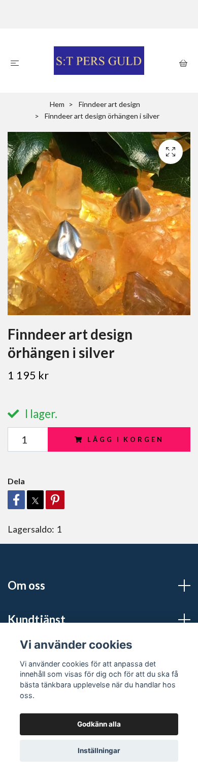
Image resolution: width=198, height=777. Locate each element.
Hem (57, 104)
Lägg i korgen (125, 439)
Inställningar (99, 750)
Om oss (26, 585)
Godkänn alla (99, 724)
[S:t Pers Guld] (99, 60)
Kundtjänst (36, 619)
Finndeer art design (109, 104)
